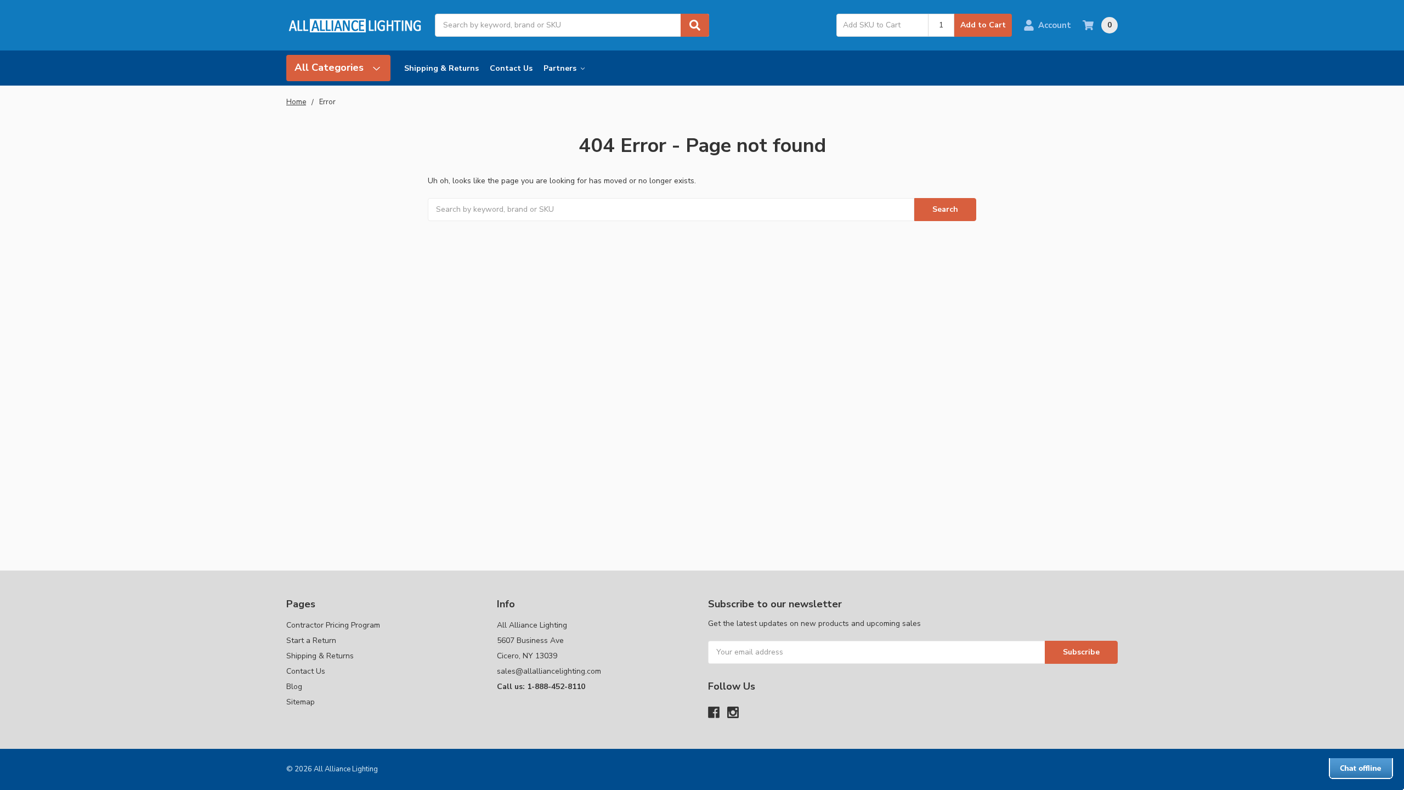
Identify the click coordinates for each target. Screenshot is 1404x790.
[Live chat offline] (1361, 768)
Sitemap (300, 702)
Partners (561, 68)
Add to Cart (983, 25)
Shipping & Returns (441, 68)
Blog (294, 686)
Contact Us (511, 68)
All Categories (330, 67)
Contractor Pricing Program (333, 625)
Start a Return (311, 640)
